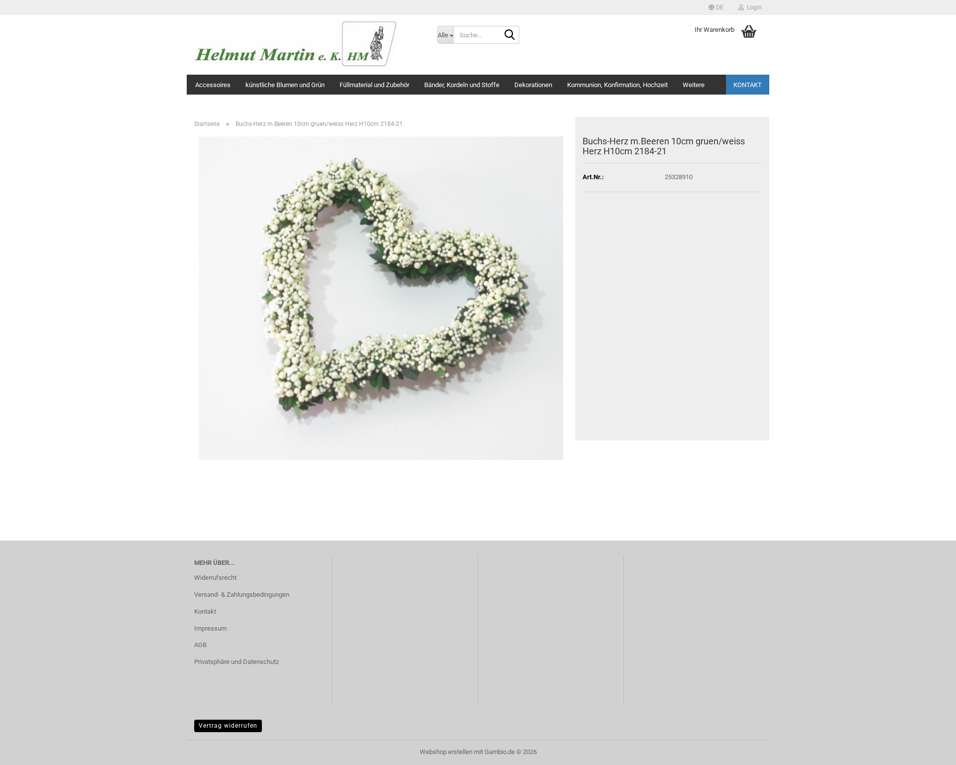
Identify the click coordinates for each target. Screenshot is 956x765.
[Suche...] (509, 35)
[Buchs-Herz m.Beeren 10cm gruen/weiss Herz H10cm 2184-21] (381, 297)
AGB (200, 645)
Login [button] (753, 7)
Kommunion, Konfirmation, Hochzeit (617, 85)
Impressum (210, 628)
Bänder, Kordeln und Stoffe (461, 85)
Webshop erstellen (446, 752)
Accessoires (213, 85)
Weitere (694, 85)
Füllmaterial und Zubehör (374, 85)
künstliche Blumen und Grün (285, 85)
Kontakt (747, 85)
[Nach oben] (929, 750)
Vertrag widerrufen (228, 725)
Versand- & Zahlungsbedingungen (241, 594)
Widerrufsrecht (215, 577)
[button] (716, 7)
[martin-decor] (308, 45)
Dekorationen (533, 85)
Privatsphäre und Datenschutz (236, 661)
